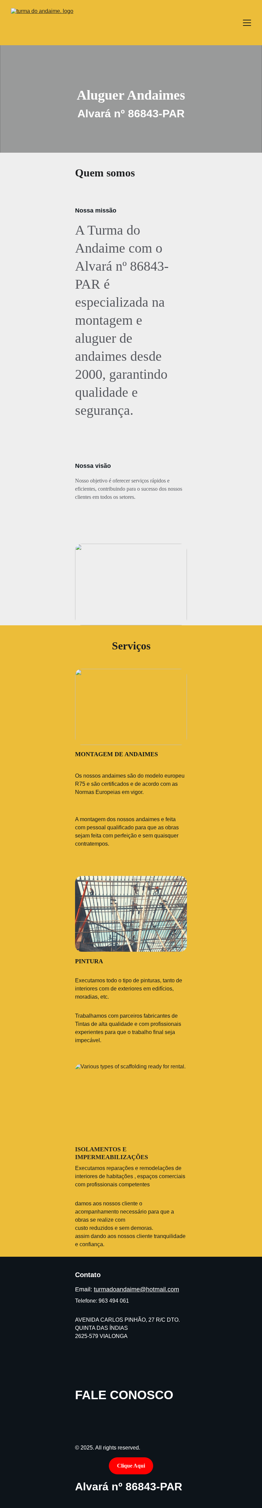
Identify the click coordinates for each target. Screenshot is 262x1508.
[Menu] (247, 23)
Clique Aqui (131, 1466)
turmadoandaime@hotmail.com (136, 1289)
